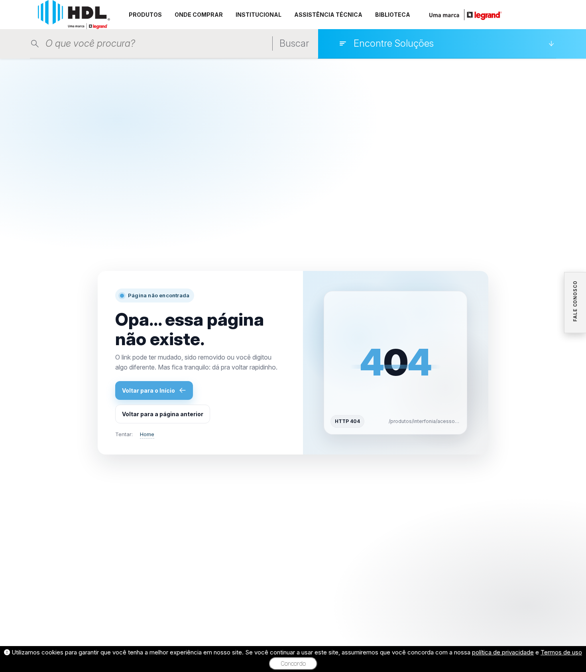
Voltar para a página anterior (162, 414)
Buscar (294, 43)
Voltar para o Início (148, 390)
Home (147, 434)
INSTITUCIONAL (258, 14)
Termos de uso (561, 652)
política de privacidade (503, 652)
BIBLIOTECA (392, 14)
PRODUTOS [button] (145, 14)
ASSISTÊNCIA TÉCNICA (328, 14)
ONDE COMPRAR (199, 14)
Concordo (293, 663)
